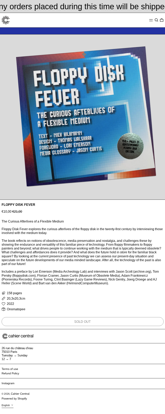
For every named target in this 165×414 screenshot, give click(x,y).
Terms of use (10, 369)
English (6, 405)
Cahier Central (20, 393)
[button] (156, 20)
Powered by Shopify (14, 398)
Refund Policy (10, 373)
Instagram (8, 383)
